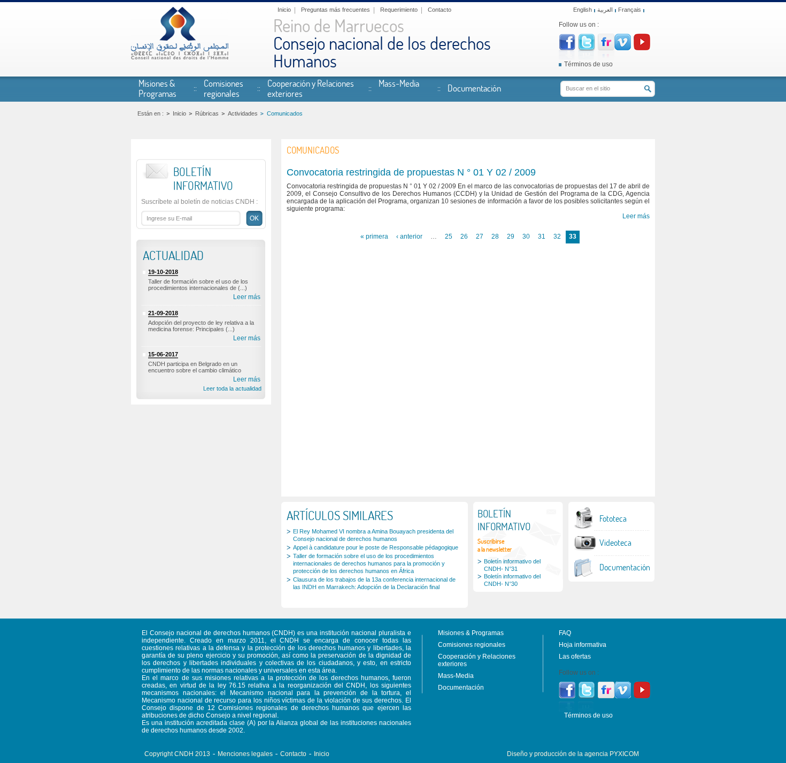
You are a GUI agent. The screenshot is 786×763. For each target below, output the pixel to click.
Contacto (439, 9)
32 (557, 236)
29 (510, 236)
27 (479, 236)
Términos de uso (588, 64)
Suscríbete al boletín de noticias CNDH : (199, 201)
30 (526, 236)
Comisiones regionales (223, 88)
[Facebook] (567, 48)
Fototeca (613, 518)
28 (495, 236)
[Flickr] (606, 48)
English (582, 9)
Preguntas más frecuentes (335, 9)
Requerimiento (399, 9)
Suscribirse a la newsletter (494, 545)
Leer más (246, 297)
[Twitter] (586, 48)
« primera (374, 236)
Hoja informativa (582, 644)
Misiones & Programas (157, 88)
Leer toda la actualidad (232, 388)
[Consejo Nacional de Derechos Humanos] (179, 57)
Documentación (474, 87)
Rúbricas (207, 113)
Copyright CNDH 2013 (177, 754)
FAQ (565, 633)
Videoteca (615, 542)
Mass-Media (399, 83)
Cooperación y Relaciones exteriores (310, 88)
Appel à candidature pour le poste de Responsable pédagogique (375, 547)
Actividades (243, 113)
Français (629, 9)
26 (464, 236)
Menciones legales (245, 754)
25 (448, 236)
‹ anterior (409, 236)
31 (541, 236)
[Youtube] (642, 48)
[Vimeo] (622, 48)
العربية (605, 9)
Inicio (284, 9)
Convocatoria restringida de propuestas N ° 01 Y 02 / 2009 (411, 172)
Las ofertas (575, 656)
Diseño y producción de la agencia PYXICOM (573, 754)
